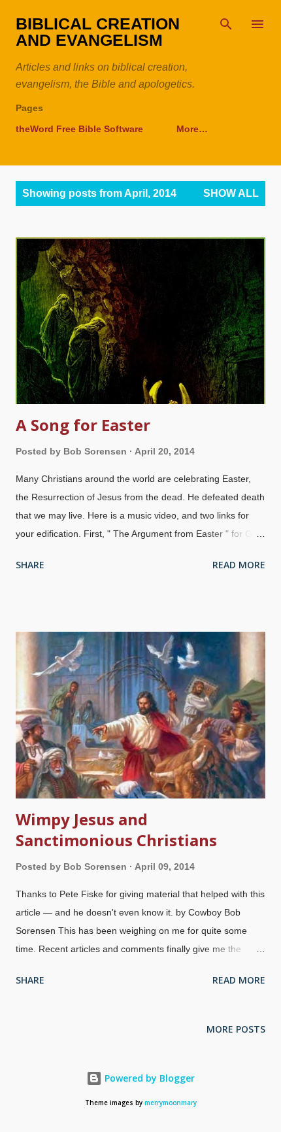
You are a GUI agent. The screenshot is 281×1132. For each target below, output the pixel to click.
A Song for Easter (83, 425)
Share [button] (30, 564)
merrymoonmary (170, 1103)
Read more (238, 564)
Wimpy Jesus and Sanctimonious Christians (116, 829)
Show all (231, 193)
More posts (236, 1029)
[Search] (226, 23)
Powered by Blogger (148, 1078)
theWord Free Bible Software (79, 129)
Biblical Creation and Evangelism (98, 31)
